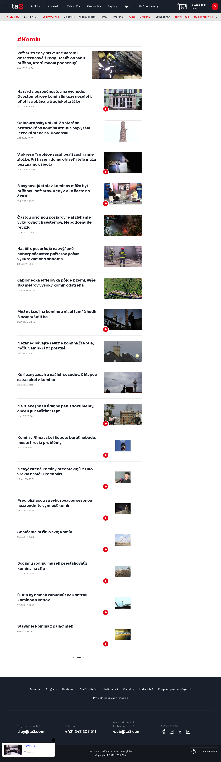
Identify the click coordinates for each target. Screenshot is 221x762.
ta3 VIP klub (182, 16)
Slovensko (53, 6)
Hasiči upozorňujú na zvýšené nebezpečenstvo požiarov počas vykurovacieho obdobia (48, 254)
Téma (103, 16)
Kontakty (128, 689)
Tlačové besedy (148, 6)
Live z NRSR (31, 16)
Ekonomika (94, 6)
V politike (69, 16)
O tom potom (87, 16)
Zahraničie (73, 6)
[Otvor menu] (6, 6)
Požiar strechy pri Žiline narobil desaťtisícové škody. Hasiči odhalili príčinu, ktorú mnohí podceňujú (51, 58)
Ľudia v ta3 (146, 689)
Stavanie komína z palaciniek (45, 626)
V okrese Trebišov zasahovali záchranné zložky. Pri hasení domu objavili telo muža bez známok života (56, 159)
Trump (131, 16)
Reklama (67, 689)
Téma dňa (117, 16)
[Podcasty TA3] (182, 6)
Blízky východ (51, 16)
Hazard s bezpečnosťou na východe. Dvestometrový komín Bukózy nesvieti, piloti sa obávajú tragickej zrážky (54, 96)
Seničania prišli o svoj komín (44, 532)
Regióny (113, 6)
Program (51, 689)
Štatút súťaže (88, 689)
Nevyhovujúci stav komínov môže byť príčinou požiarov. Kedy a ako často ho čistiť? (53, 191)
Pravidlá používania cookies (110, 698)
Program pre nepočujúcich (174, 689)
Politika (35, 6)
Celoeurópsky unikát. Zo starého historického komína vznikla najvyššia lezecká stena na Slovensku (53, 128)
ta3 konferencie (203, 16)
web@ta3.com (126, 731)
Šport (128, 6)
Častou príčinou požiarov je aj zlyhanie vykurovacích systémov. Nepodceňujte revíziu (54, 222)
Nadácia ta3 (110, 689)
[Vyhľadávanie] (215, 6)
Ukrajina (145, 16)
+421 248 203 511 (80, 731)
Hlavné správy (162, 16)
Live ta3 (14, 16)
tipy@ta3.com (30, 731)
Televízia (35, 689)
